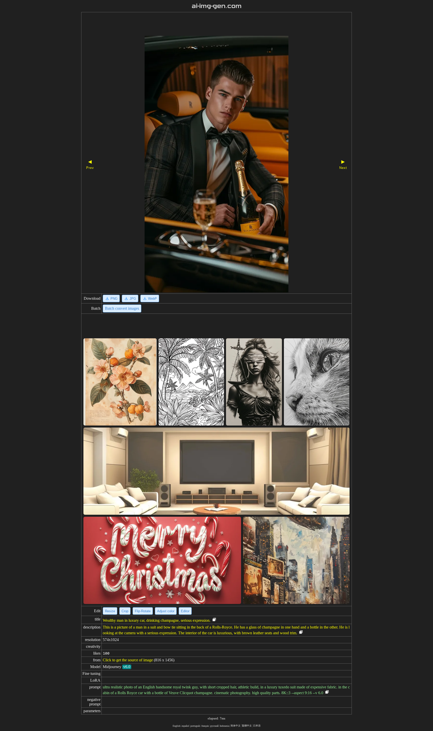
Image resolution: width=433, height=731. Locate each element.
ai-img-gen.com (217, 6)
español (185, 725)
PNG (114, 298)
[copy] (214, 620)
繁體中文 (247, 725)
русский (214, 725)
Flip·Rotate (143, 611)
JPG (133, 298)
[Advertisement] (207, 24)
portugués (195, 725)
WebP (152, 298)
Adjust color (165, 611)
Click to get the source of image (128, 660)
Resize (110, 611)
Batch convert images (122, 308)
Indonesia (224, 725)
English (176, 725)
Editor (185, 611)
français (205, 725)
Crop (125, 611)
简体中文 (236, 725)
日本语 (257, 725)
